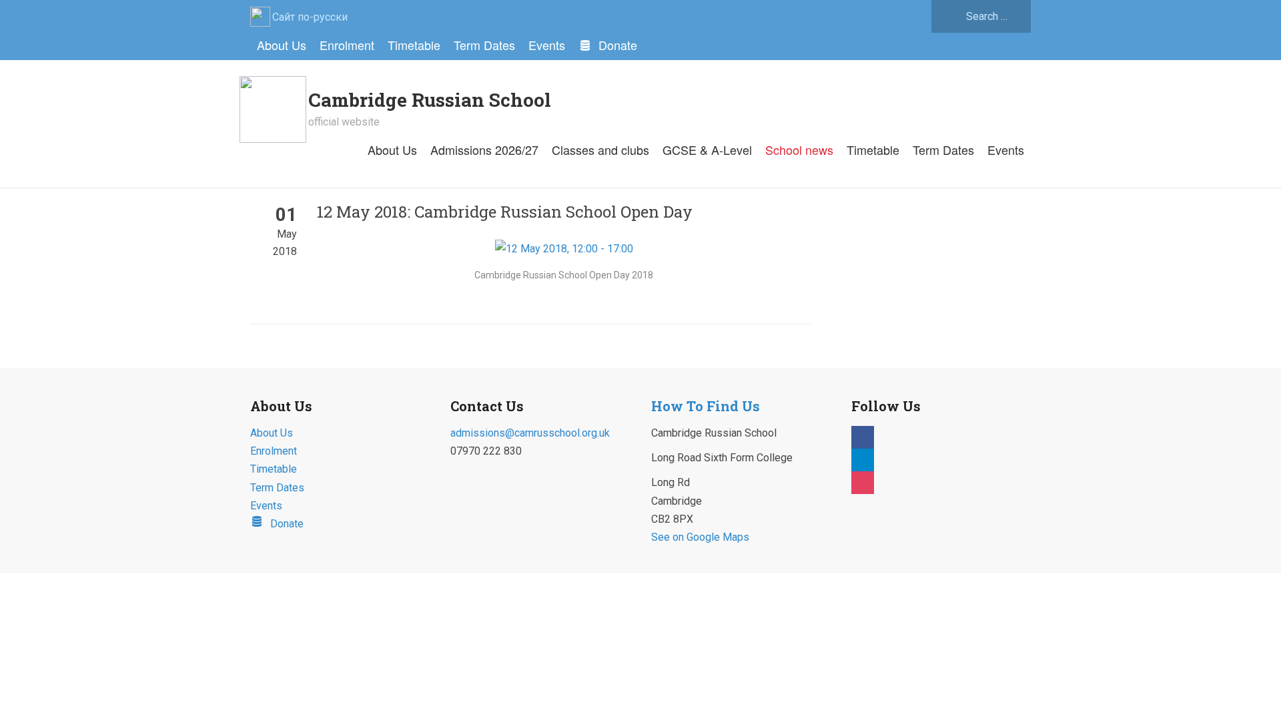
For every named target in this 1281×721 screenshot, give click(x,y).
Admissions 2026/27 (484, 150)
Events (546, 45)
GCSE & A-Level (707, 150)
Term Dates (484, 45)
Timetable (414, 45)
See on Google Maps (700, 537)
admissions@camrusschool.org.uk (530, 433)
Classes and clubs (600, 150)
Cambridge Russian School (429, 99)
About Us (281, 45)
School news (799, 150)
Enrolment (347, 45)
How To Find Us (705, 406)
